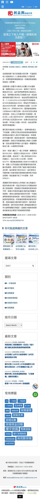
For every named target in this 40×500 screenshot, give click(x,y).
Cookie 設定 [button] (32, 493)
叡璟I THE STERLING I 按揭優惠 (17, 383)
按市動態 (10, 288)
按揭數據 (10, 293)
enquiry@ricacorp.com (15, 477)
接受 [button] (20, 496)
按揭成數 (11, 420)
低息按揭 (12, 67)
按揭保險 (14, 411)
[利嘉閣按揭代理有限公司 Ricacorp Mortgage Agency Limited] (20, 13)
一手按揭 (13, 401)
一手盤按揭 (11, 283)
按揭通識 (10, 308)
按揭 (7, 411)
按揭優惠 (26, 410)
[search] (17, 266)
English (29, 7)
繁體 (23, 7)
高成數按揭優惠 (10, 443)
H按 (7, 401)
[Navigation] (2, 6)
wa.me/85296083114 (15, 220)
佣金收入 (18, 67)
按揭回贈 (8, 415)
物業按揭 (25, 429)
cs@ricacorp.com (30, 477)
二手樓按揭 (9, 406)
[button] (20, 49)
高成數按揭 (24, 438)
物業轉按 (8, 434)
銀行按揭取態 (19, 433)
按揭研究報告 (12, 303)
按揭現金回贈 (14, 424)
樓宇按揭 (31, 67)
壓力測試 (27, 406)
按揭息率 (18, 415)
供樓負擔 (24, 67)
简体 (36, 7)
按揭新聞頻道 (17, 62)
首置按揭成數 (10, 439)
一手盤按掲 (21, 401)
